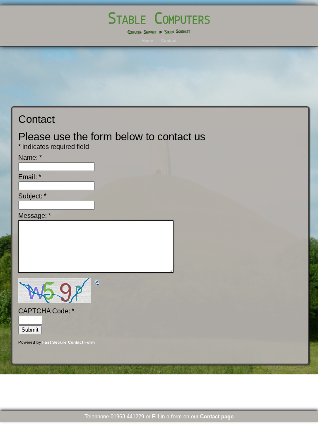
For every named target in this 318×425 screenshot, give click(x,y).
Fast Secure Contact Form (68, 342)
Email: (29, 177)
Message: (34, 215)
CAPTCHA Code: (46, 311)
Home (147, 40)
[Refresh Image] (97, 282)
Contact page (217, 416)
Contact (168, 40)
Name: (30, 157)
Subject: (32, 196)
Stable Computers (159, 19)
